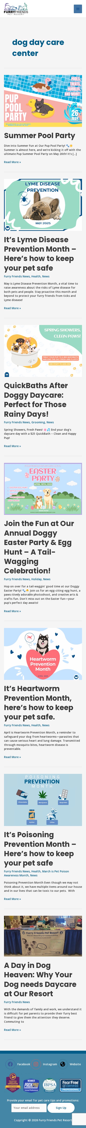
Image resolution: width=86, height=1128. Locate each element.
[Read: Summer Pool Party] (43, 100)
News (45, 276)
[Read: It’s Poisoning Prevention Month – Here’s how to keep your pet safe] (43, 799)
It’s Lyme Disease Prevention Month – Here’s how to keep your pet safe (40, 254)
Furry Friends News (17, 276)
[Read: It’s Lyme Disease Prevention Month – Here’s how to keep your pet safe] (43, 204)
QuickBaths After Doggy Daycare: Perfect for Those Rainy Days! (36, 400)
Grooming (38, 422)
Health (36, 276)
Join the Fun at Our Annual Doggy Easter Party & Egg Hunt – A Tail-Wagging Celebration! (39, 547)
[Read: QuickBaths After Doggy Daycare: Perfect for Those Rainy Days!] (43, 351)
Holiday (36, 579)
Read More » (12, 162)
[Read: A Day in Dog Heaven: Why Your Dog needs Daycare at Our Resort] (43, 936)
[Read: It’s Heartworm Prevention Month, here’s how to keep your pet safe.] (43, 653)
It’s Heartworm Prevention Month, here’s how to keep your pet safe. (38, 703)
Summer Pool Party (39, 136)
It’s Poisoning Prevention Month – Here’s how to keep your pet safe (40, 849)
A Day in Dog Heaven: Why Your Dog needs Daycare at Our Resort (40, 979)
